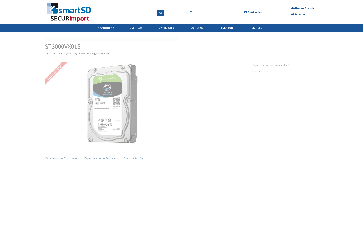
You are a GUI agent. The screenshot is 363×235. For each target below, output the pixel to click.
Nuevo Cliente (305, 8)
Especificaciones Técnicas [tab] (100, 158)
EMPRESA (136, 27)
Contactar (254, 12)
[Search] (160, 13)
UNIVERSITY (166, 27)
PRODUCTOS (106, 28)
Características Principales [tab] (61, 158)
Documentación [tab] (133, 158)
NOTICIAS (196, 27)
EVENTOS (227, 27)
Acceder (299, 14)
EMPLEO (257, 27)
